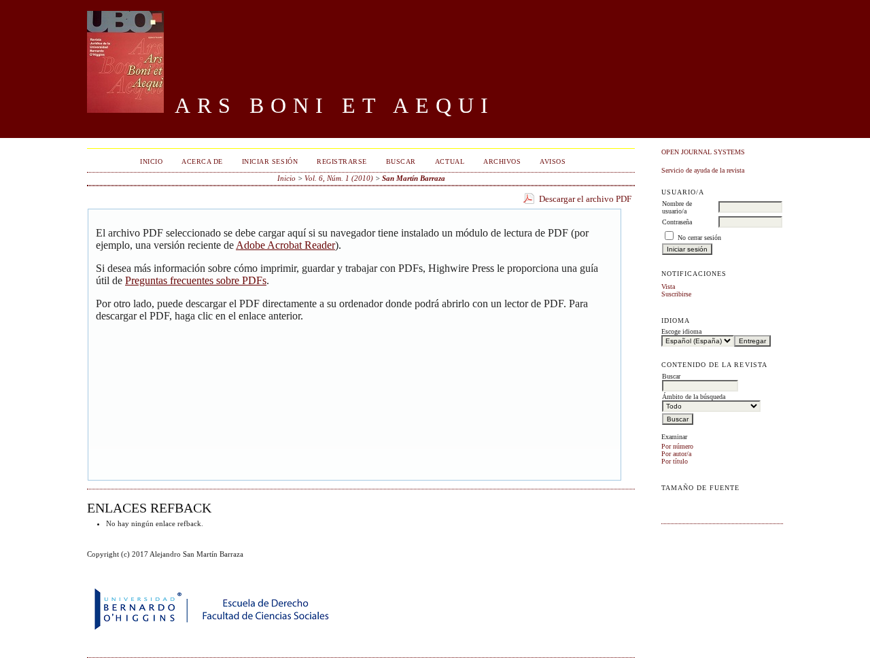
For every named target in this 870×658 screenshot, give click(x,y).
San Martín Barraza (413, 178)
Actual (449, 161)
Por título (674, 461)
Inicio (151, 161)
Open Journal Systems (703, 152)
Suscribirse (676, 294)
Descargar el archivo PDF (585, 199)
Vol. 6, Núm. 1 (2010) (338, 178)
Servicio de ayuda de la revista (702, 170)
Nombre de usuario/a (677, 207)
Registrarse (342, 161)
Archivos (502, 161)
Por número (677, 446)
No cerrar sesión (699, 237)
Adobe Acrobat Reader (285, 245)
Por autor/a (676, 453)
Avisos (553, 161)
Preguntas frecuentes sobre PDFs (195, 280)
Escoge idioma (681, 331)
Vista (668, 286)
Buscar (401, 161)
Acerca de (202, 161)
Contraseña (677, 222)
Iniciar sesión (270, 161)
